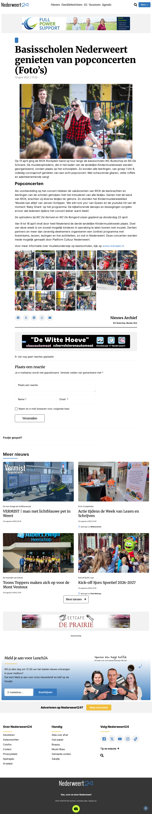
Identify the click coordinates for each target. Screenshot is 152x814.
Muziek (129, 323)
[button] (18, 317)
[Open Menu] (147, 4)
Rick (135, 323)
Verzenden (29, 418)
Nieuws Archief (123, 318)
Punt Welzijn (96, 593)
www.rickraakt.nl (113, 245)
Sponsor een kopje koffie (111, 657)
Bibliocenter (96, 527)
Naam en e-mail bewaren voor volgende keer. (44, 408)
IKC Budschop (119, 323)
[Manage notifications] (145, 808)
